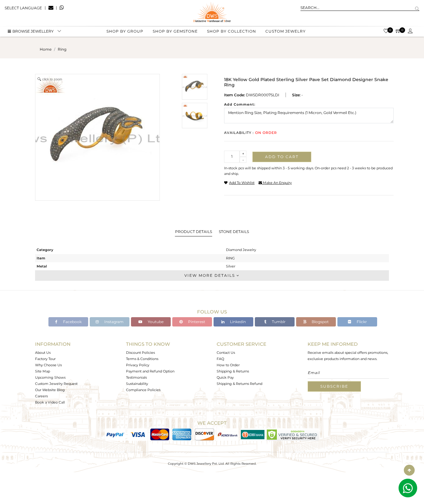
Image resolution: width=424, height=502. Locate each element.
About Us (43, 352)
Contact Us (226, 352)
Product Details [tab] (193, 231)
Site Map (42, 371)
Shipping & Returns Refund (239, 383)
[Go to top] (409, 470)
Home (46, 49)
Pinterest (196, 321)
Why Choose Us (48, 365)
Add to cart (282, 156)
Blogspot (320, 321)
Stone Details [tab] (234, 231)
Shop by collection (231, 31)
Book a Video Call (50, 402)
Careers (41, 396)
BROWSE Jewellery (33, 31)
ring (62, 49)
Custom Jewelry (285, 31)
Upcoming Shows (50, 377)
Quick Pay (225, 377)
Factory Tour (45, 359)
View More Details (210, 275)
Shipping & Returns (233, 371)
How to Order (228, 365)
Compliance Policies (143, 390)
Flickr (361, 321)
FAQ (220, 359)
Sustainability (137, 383)
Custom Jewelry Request (56, 383)
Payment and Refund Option (150, 371)
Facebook (72, 321)
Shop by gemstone (175, 31)
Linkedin (237, 321)
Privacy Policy (137, 365)
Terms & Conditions (142, 359)
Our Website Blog (50, 390)
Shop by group (124, 31)
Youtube (155, 321)
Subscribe (334, 386)
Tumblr (278, 321)
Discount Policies (140, 352)
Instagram (113, 321)
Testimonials (136, 377)
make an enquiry (277, 182)
